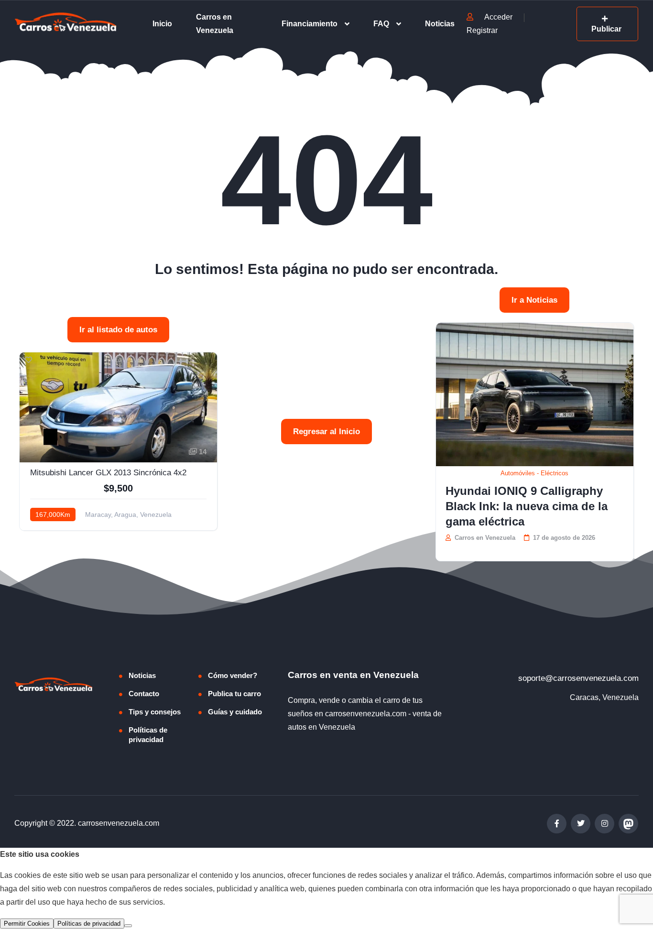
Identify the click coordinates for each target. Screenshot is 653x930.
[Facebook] (556, 823)
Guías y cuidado (235, 712)
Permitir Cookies (27, 923)
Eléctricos (554, 473)
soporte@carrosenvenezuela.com (578, 678)
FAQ (381, 24)
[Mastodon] (628, 823)
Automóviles (518, 473)
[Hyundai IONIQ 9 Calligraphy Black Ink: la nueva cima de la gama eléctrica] (534, 394)
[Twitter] (580, 823)
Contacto (144, 693)
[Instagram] (604, 823)
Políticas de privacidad (148, 735)
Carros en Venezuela (214, 23)
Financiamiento (309, 24)
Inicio (162, 24)
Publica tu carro (234, 693)
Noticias (440, 24)
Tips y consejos (155, 712)
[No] (128, 925)
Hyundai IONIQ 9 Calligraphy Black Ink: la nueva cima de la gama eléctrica (527, 506)
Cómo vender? (232, 675)
